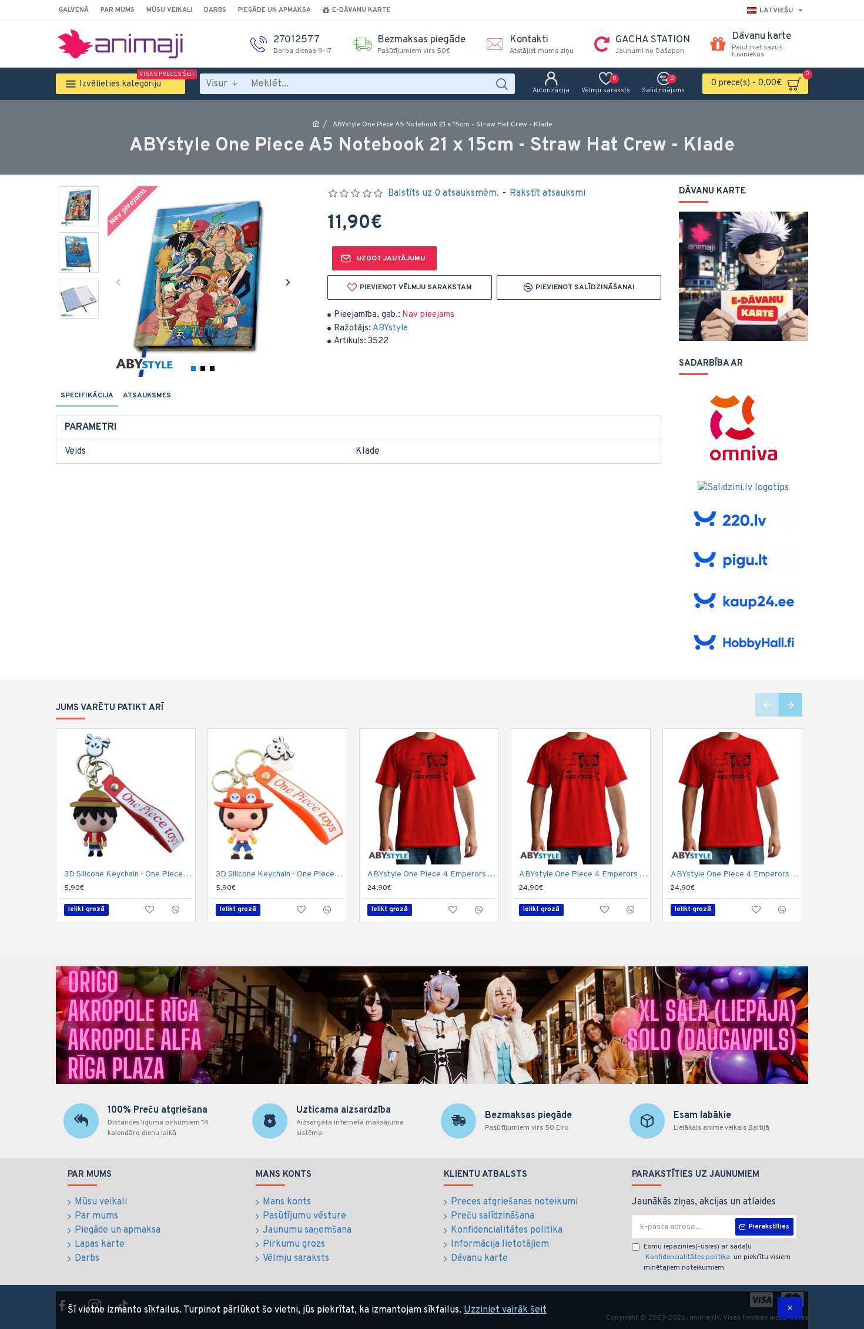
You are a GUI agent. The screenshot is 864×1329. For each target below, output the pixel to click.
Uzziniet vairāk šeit (505, 1310)
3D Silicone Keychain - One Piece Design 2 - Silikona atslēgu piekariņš (280, 874)
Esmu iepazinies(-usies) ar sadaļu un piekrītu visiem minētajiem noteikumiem (717, 1257)
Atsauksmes (147, 395)
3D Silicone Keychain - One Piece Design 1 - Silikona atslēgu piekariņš (128, 874)
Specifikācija (87, 395)
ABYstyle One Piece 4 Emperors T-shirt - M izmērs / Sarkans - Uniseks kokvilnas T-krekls (583, 874)
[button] (118, 282)
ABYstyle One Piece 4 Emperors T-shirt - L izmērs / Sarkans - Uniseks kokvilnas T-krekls (431, 874)
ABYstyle (390, 328)
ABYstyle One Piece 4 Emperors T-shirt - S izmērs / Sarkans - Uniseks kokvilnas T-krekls (735, 874)
